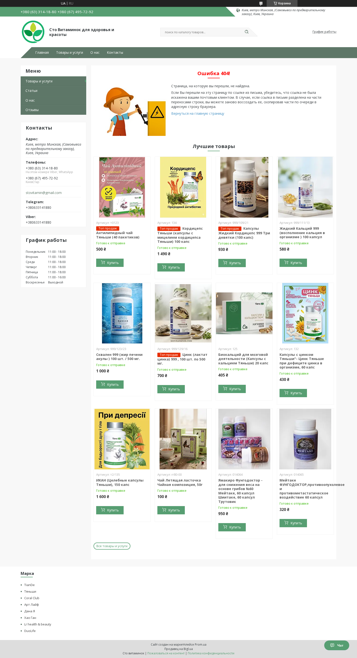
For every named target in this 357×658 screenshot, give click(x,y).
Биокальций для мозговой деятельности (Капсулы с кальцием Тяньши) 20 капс (243, 358)
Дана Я (29, 611)
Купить (113, 262)
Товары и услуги (69, 52)
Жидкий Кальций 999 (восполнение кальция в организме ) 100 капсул (302, 232)
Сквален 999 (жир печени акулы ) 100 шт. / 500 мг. (119, 356)
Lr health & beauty (37, 624)
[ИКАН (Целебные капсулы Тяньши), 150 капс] (122, 439)
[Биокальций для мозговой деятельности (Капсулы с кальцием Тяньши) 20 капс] (244, 313)
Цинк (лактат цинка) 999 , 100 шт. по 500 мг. (182, 359)
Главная (42, 52)
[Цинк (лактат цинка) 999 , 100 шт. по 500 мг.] (183, 313)
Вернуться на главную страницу (197, 113)
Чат (340, 645)
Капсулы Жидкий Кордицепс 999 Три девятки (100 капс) (244, 233)
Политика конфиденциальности (211, 653)
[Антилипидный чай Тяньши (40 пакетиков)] (122, 187)
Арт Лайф (31, 604)
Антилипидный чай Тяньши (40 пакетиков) (117, 234)
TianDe (29, 585)
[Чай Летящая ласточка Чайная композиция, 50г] (183, 439)
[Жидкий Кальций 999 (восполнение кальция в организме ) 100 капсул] (305, 187)
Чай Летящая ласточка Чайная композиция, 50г (180, 482)
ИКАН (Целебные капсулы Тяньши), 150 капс (120, 482)
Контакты (115, 52)
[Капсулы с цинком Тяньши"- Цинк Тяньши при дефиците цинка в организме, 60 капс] (305, 313)
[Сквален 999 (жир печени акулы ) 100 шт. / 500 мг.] (122, 313)
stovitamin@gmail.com (44, 193)
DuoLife (30, 631)
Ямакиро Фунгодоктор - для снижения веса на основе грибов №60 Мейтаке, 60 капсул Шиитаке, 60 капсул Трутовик (240, 491)
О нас (95, 52)
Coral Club (31, 598)
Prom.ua (200, 644)
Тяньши (30, 591)
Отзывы (32, 109)
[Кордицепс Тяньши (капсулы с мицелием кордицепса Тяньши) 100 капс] (183, 187)
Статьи (31, 90)
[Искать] (246, 32)
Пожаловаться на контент (166, 653)
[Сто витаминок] (33, 32)
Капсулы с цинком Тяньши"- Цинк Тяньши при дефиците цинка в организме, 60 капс (302, 361)
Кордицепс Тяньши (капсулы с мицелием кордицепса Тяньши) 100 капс (180, 235)
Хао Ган (30, 617)
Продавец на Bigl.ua (178, 649)
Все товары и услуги (112, 546)
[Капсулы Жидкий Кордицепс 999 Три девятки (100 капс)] (244, 187)
